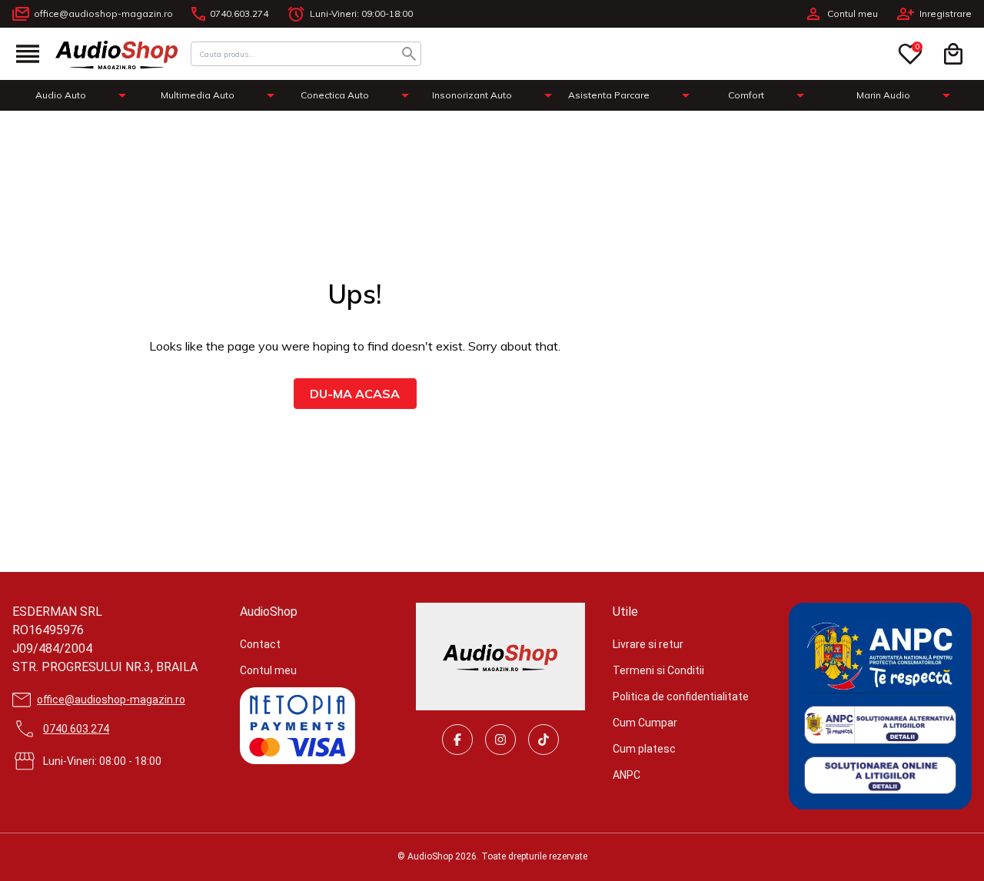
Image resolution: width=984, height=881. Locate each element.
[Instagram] (500, 739)
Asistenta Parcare (609, 95)
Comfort (746, 95)
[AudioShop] (116, 53)
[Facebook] (457, 739)
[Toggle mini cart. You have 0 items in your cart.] (953, 53)
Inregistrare (945, 13)
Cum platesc (644, 749)
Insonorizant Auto (472, 95)
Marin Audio (883, 95)
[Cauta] (409, 53)
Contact (260, 644)
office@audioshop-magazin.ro (103, 13)
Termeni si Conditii (658, 670)
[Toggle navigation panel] (27, 53)
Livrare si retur (648, 644)
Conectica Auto (335, 95)
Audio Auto (60, 95)
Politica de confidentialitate (681, 696)
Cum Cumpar (645, 722)
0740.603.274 (239, 13)
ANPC (626, 775)
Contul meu (852, 13)
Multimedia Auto (197, 95)
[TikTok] (543, 739)
